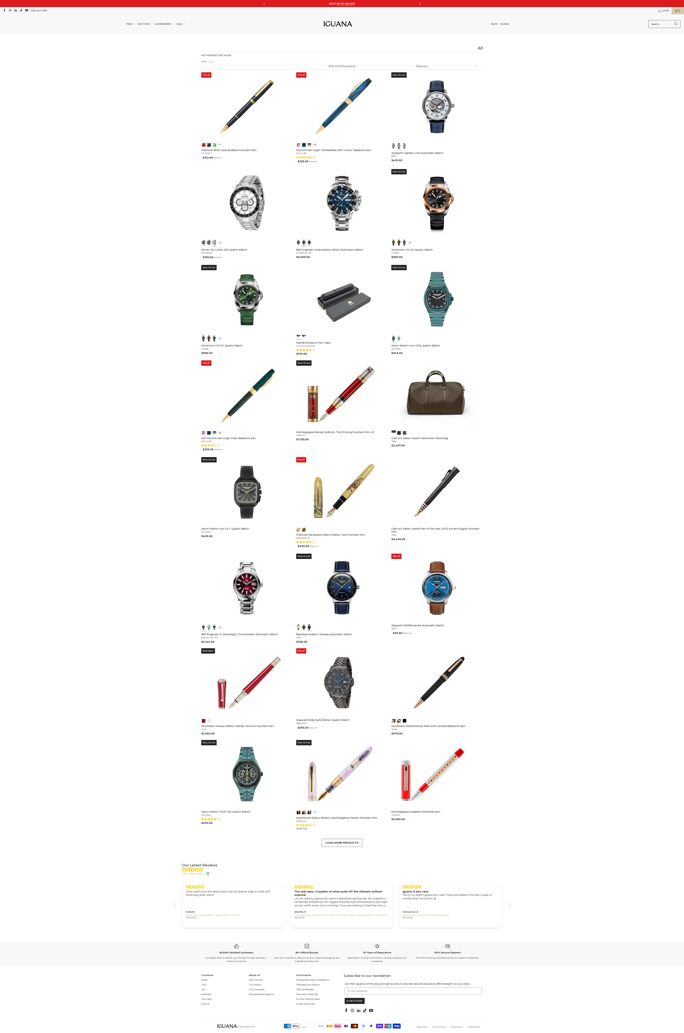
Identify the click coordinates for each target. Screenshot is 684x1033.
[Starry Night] (309, 144)
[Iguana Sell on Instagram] (9, 10)
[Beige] (394, 145)
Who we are (256, 979)
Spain (204, 979)
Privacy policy (457, 1027)
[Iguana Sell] (338, 24)
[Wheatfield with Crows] (304, 144)
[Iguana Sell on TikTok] (20, 10)
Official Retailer (305, 989)
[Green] (214, 144)
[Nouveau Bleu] (309, 812)
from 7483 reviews (193, 874)
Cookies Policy (474, 1027)
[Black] (209, 144)
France (205, 1003)
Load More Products (342, 842)
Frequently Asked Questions (312, 979)
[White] (399, 145)
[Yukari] (304, 337)
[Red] (203, 144)
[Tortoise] (304, 812)
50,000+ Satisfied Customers (236, 952)
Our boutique (257, 989)
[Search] (676, 24)
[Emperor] (298, 337)
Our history (255, 984)
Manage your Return (308, 984)
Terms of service (439, 1027)
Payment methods (307, 994)
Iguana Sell (250, 1027)
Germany (206, 999)
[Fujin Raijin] (298, 529)
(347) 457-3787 (39, 10)
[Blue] (203, 242)
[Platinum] (394, 720)
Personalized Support (261, 994)
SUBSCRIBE (354, 1001)
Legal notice (422, 1027)
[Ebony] (298, 812)
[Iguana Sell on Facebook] (4, 10)
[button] (131, 24)
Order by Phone (305, 1003)
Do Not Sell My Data (308, 999)
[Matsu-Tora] (304, 529)
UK (203, 989)
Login (665, 10)
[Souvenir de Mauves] (298, 144)
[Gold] (404, 720)
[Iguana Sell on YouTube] (26, 10)
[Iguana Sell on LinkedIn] (15, 10)
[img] (344, 870)
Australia (206, 994)
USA (203, 984)
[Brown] (394, 432)
